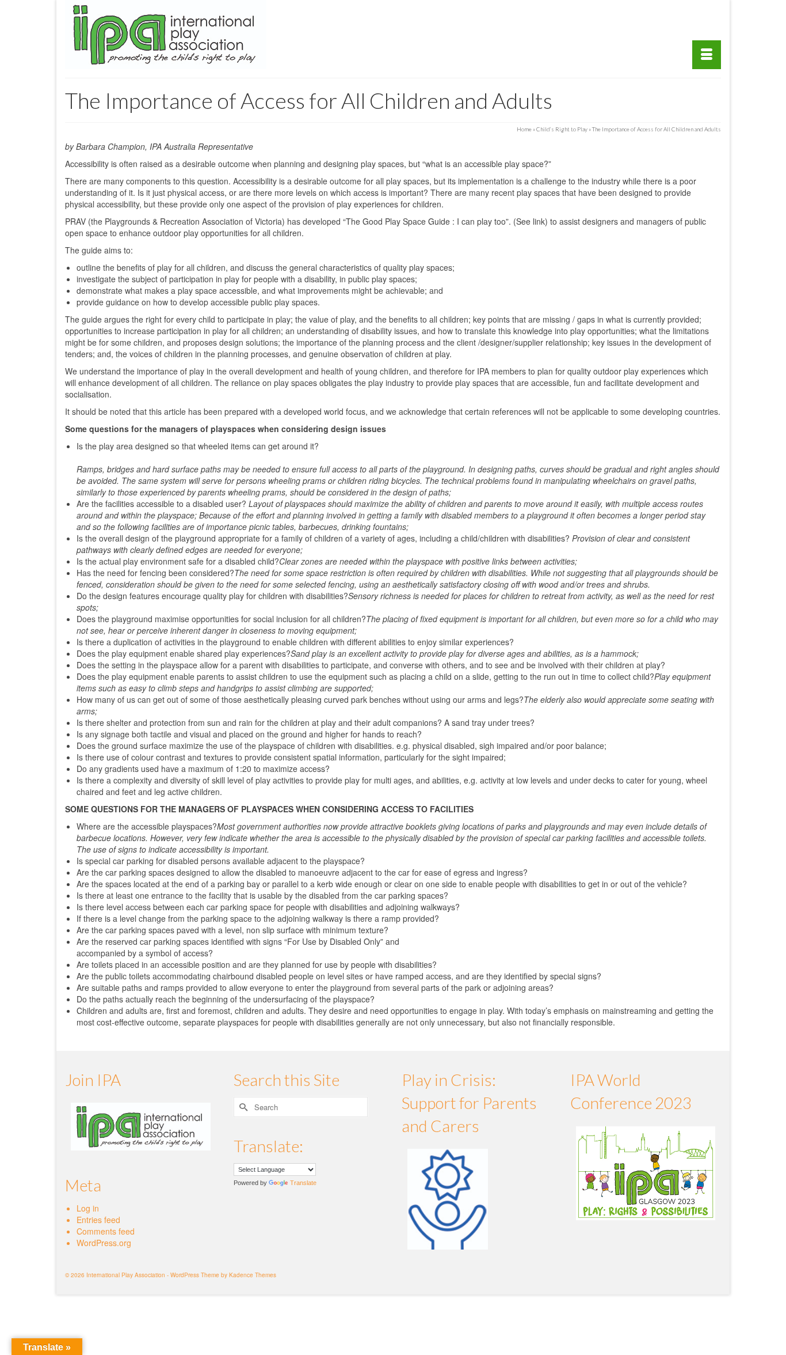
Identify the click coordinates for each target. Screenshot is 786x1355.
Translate (303, 1182)
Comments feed (106, 1231)
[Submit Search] (242, 1107)
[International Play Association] (168, 34)
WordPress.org (104, 1242)
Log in (88, 1208)
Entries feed (98, 1219)
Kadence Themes (252, 1275)
